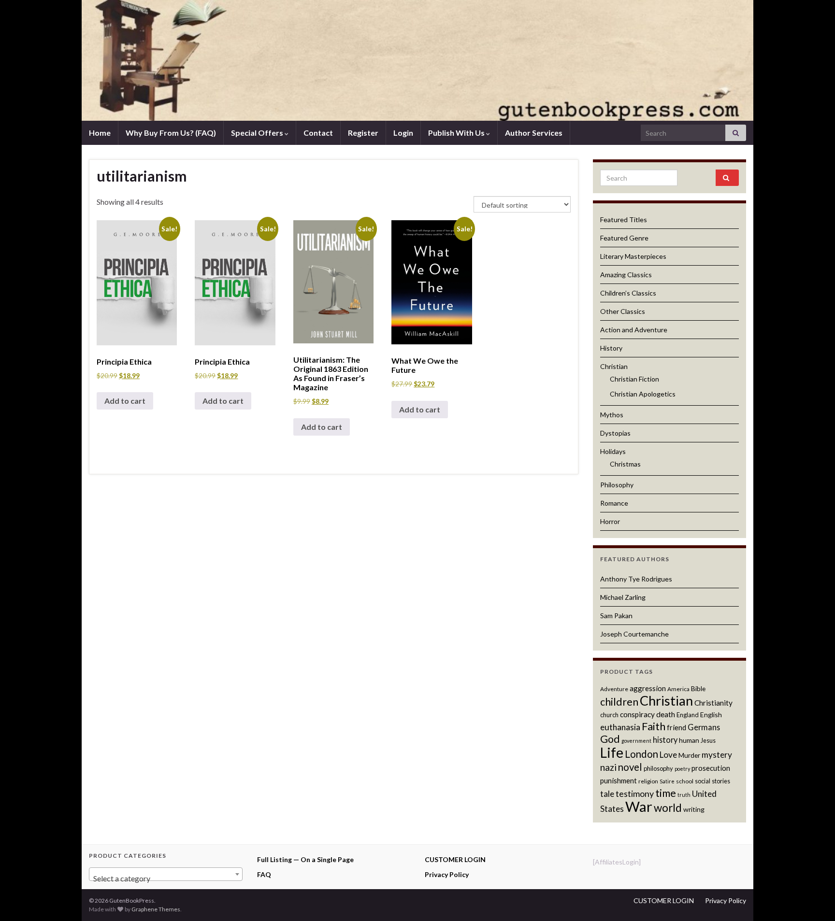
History (611, 348)
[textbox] (165, 878)
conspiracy (637, 714)
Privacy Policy (447, 874)
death (665, 714)
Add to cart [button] (124, 400)
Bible (698, 688)
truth (684, 795)
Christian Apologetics (643, 394)
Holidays (613, 451)
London (641, 754)
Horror (610, 521)
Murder (689, 755)
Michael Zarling (623, 597)
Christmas (625, 464)
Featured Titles (623, 219)
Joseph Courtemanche (634, 634)
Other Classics (622, 311)
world (668, 807)
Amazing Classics (626, 274)
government (636, 740)
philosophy (658, 768)
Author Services (533, 132)
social (702, 781)
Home (100, 132)
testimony (635, 793)
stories (721, 781)
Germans (704, 727)
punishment (618, 780)
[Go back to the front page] (417, 60)
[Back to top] (813, 899)
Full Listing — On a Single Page (305, 859)
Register (363, 132)
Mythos (611, 415)
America (678, 689)
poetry (682, 768)
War (638, 806)
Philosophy (616, 485)
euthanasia (620, 727)
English (711, 714)
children (619, 701)
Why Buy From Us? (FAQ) (171, 132)
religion (648, 781)
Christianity (713, 702)
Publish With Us (457, 132)
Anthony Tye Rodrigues (636, 579)
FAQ (264, 874)
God (610, 739)
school (684, 781)
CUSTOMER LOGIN (455, 859)
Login (403, 132)
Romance (614, 503)
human (689, 740)
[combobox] (166, 874)
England (688, 715)
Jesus (708, 740)
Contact (318, 132)
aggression (648, 688)
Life (611, 752)
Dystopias (615, 433)
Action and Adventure (633, 330)
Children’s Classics (628, 293)
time (665, 792)
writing (694, 809)
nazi (608, 767)
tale (607, 794)
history (665, 739)
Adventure (614, 689)
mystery (717, 755)
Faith (653, 726)
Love (668, 755)
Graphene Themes (155, 909)
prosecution (710, 768)
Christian (614, 366)
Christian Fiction (634, 379)
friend (676, 727)
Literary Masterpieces (633, 256)
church (609, 715)
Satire (667, 781)
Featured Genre (624, 238)
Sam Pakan (616, 615)
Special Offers (258, 132)
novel (630, 767)
